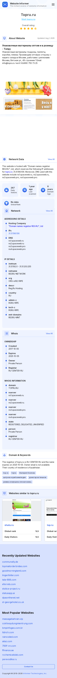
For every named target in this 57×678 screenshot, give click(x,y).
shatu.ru (9, 525)
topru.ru (8, 172)
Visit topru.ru (28, 19)
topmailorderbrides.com (14, 566)
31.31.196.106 (14, 233)
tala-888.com (9, 579)
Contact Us (28, 667)
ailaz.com (7, 641)
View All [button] (51, 159)
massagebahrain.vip (12, 618)
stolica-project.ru (11, 588)
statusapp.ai (8, 593)
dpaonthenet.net (10, 597)
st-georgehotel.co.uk (13, 602)
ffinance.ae (8, 650)
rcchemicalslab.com (12, 654)
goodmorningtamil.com (14, 570)
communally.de (10, 561)
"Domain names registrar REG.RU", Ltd (26, 226)
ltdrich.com (8, 632)
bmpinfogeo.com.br (12, 627)
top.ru (50, 525)
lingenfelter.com (10, 575)
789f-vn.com (9, 645)
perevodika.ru (9, 659)
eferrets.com (9, 584)
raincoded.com (10, 636)
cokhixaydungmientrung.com (17, 623)
